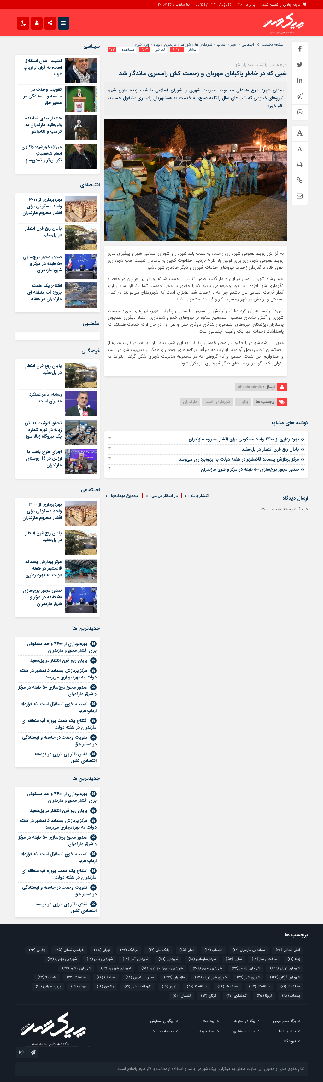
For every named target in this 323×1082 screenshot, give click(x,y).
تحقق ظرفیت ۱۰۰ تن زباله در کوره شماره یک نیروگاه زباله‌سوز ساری (43, 433)
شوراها (186, 45)
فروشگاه (290, 1041)
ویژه (157, 45)
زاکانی (37, 950)
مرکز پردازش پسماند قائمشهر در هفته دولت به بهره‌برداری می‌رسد (239, 459)
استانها (221, 45)
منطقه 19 (197, 986)
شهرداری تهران (285, 968)
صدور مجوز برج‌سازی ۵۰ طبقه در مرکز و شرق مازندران (250, 469)
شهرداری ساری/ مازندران (162, 968)
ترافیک (129, 950)
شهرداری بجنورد (62, 959)
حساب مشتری (244, 1031)
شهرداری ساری (207, 968)
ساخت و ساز (264, 959)
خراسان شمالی (69, 950)
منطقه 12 (290, 986)
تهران (102, 950)
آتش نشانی (288, 950)
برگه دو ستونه (244, 1021)
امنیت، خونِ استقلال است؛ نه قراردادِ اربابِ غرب (43, 67)
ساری (234, 959)
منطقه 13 (259, 986)
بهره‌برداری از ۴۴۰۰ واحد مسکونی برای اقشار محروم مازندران (244, 439)
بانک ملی (158, 950)
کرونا (264, 995)
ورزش (79, 986)
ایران (186, 950)
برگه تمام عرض (284, 1021)
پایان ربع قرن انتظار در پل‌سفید (270, 449)
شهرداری (168, 959)
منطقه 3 (76, 977)
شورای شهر (248, 977)
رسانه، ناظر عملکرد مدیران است (45, 397)
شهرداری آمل (135, 959)
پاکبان (243, 401)
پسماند (291, 995)
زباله (293, 959)
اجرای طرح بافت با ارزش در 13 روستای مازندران (44, 458)
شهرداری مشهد (76, 968)
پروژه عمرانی (48, 986)
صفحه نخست (273, 45)
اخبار (234, 45)
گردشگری (236, 995)
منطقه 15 (228, 986)
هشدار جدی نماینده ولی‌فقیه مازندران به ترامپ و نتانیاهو (43, 125)
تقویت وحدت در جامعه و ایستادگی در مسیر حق (42, 96)
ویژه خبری (142, 45)
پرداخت (208, 1021)
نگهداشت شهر (138, 986)
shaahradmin (250, 387)
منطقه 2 (106, 977)
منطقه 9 (47, 977)
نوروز (169, 986)
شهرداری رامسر (217, 401)
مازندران (170, 45)
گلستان (182, 995)
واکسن (105, 986)
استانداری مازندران (249, 950)
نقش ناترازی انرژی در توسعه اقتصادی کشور (65, 757)
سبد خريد (206, 1031)
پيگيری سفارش (162, 1021)
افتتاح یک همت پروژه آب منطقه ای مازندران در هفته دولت (44, 295)
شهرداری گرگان (285, 977)
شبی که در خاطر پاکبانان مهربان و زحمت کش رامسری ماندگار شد (203, 73)
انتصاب (213, 950)
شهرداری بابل (100, 959)
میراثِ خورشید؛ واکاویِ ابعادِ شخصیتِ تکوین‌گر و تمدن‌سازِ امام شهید (41, 156)
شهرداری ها (204, 45)
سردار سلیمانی (202, 959)
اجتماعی (248, 45)
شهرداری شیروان (116, 968)
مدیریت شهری (140, 977)
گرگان (208, 995)
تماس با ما (287, 1031)
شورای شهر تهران (211, 977)
